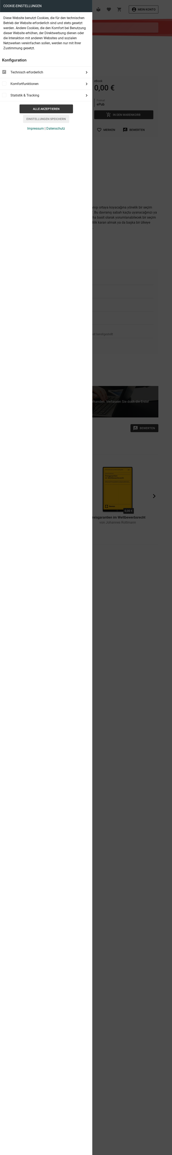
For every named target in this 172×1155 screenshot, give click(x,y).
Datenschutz (55, 128)
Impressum (35, 128)
